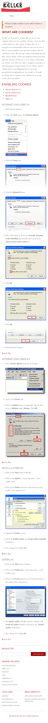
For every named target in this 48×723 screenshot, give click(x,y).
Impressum (6, 678)
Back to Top (6, 353)
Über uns (6, 669)
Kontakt (5, 672)
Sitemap (5, 696)
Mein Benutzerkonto (33, 696)
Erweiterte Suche (9, 702)
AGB (3, 675)
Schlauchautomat (10, 685)
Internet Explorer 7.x (13, 89)
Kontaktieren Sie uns (10, 705)
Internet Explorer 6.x (13, 92)
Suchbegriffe (7, 699)
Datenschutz (7, 681)
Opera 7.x (9, 98)
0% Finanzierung (9, 665)
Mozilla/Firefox (11, 95)
